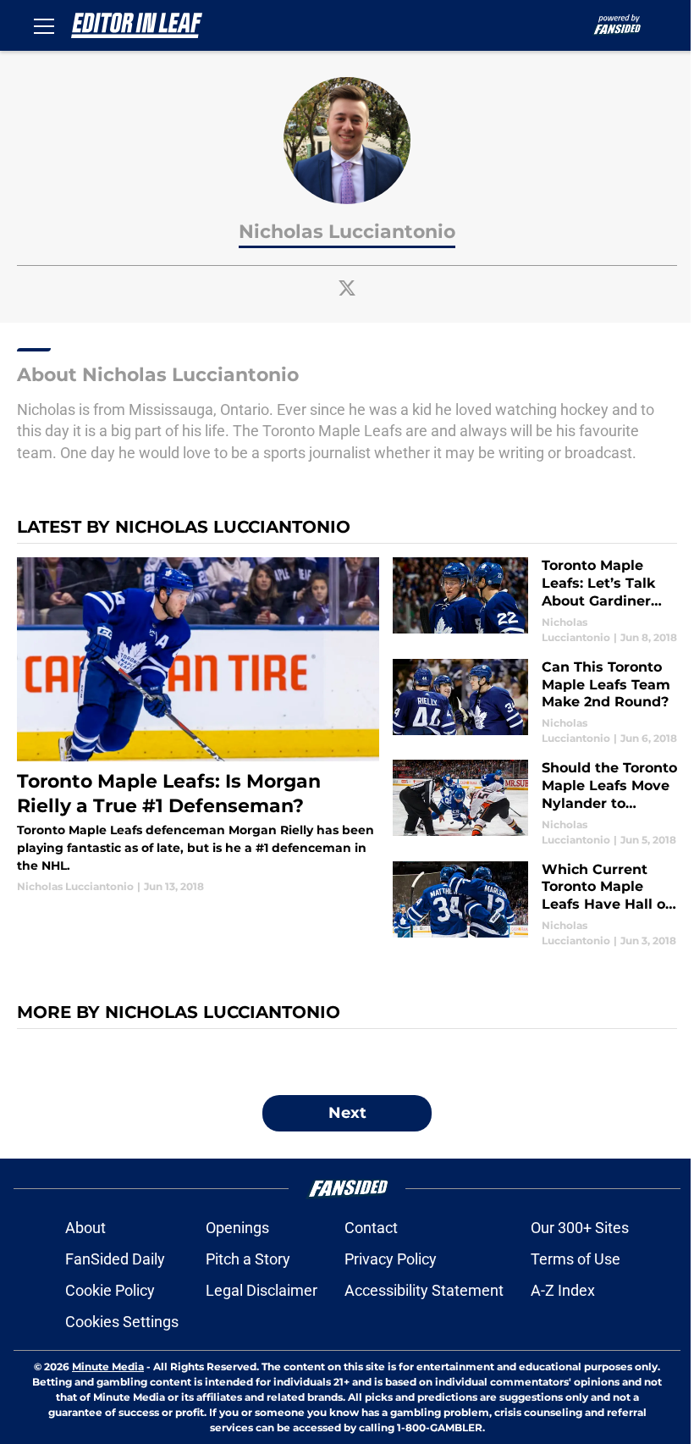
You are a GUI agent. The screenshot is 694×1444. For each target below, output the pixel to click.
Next (347, 1113)
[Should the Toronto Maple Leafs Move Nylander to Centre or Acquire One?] (535, 803)
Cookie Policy (110, 1290)
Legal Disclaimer (261, 1290)
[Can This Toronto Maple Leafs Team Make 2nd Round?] (535, 702)
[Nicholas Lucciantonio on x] (347, 288)
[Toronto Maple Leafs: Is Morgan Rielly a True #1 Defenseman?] (198, 725)
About (85, 1228)
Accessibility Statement (424, 1290)
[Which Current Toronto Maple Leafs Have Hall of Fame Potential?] (535, 905)
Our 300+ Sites (580, 1228)
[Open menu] (44, 25)
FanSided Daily (115, 1259)
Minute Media (108, 1366)
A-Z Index (563, 1290)
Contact (371, 1228)
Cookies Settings (122, 1322)
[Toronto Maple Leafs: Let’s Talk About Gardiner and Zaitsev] (535, 601)
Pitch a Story (248, 1259)
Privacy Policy (390, 1259)
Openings (237, 1228)
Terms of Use (575, 1259)
